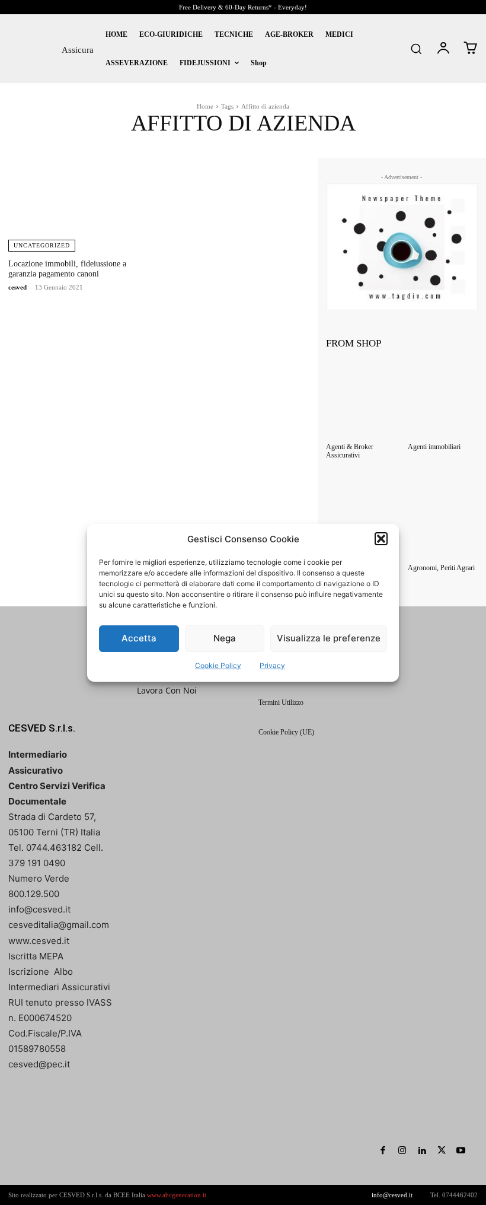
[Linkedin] (421, 1151)
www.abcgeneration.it (176, 1194)
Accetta (139, 638)
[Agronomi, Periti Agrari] (443, 520)
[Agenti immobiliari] (443, 399)
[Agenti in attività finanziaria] (361, 520)
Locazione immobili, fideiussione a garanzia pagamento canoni (67, 268)
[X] (441, 1151)
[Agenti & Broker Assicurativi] (361, 399)
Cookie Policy (218, 665)
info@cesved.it (392, 1194)
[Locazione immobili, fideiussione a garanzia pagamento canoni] (80, 205)
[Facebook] (382, 1151)
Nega (224, 638)
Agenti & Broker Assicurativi (349, 451)
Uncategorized (42, 245)
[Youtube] (461, 1151)
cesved (17, 287)
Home (205, 106)
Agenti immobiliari (434, 447)
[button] (381, 539)
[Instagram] (402, 1151)
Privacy (272, 665)
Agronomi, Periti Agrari (441, 568)
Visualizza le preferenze (329, 638)
